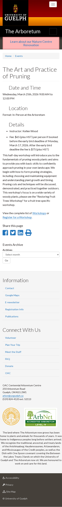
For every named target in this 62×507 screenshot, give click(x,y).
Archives (7, 249)
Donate (9, 366)
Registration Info (14, 309)
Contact (9, 288)
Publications (11, 316)
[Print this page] (28, 232)
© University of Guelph (15, 498)
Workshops (39, 213)
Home (8, 55)
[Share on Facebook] (5, 232)
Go (6, 260)
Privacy (14, 485)
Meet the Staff (13, 351)
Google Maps (12, 295)
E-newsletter (12, 302)
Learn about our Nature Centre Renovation (31, 43)
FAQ (7, 358)
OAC (8, 373)
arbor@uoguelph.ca (13, 395)
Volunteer (10, 337)
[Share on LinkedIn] (20, 232)
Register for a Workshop (17, 217)
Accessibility (17, 478)
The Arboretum (22, 31)
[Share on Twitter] (13, 232)
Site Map (16, 492)
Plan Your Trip (12, 344)
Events (19, 55)
